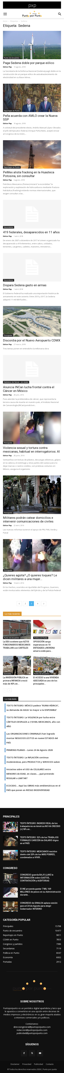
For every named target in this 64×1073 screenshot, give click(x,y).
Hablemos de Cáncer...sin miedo (16, 382)
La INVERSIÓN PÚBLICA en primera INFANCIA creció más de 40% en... (15, 680)
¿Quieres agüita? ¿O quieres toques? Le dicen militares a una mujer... (30, 577)
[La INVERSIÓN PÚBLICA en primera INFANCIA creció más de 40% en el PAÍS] (17, 665)
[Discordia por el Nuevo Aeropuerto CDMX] (32, 321)
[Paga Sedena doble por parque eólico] (32, 45)
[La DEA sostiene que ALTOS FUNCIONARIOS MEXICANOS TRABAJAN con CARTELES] (17, 629)
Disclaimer (15, 1064)
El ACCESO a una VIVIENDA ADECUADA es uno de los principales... (46, 680)
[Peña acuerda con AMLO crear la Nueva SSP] (32, 98)
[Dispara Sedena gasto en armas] (32, 267)
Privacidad (26, 1064)
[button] (5, 14)
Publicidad (38, 1064)
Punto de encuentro (11, 58)
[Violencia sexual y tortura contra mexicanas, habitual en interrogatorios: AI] (32, 428)
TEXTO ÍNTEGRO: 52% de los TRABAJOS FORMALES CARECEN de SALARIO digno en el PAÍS (39, 840)
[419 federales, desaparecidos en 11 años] (32, 214)
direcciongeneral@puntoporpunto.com (32, 1027)
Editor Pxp (7, 67)
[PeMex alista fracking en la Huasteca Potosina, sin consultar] (32, 154)
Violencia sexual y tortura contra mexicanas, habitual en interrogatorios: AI (31, 449)
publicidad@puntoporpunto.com (32, 1033)
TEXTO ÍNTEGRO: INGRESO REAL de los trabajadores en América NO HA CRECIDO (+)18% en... (40, 826)
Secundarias (8, 227)
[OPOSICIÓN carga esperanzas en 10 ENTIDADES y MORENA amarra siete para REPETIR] (47, 629)
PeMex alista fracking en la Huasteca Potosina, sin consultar (28, 174)
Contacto (50, 1064)
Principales (8, 335)
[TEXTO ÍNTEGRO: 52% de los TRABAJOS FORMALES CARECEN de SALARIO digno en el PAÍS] (10, 841)
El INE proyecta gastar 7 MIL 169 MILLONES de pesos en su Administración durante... (40, 892)
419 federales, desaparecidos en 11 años (31, 232)
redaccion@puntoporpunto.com (32, 1030)
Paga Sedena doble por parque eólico (28, 63)
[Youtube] (40, 1053)
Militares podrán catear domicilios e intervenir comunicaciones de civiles (28, 519)
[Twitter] (32, 1053)
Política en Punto (40, 638)
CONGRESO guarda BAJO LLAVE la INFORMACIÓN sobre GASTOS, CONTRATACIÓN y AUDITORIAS (36, 878)
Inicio (5, 21)
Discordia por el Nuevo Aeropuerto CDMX (31, 340)
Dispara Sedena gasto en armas (24, 285)
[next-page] (43, 603)
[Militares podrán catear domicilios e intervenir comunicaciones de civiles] (32, 494)
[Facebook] (24, 1053)
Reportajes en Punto (12, 111)
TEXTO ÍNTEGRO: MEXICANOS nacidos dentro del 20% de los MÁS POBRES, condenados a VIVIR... (38, 854)
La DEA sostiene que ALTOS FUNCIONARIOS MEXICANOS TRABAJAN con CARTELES (16, 644)
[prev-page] (19, 603)
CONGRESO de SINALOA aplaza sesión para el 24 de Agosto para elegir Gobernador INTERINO (38, 906)
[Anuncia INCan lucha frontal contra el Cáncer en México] (32, 369)
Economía (7, 674)
